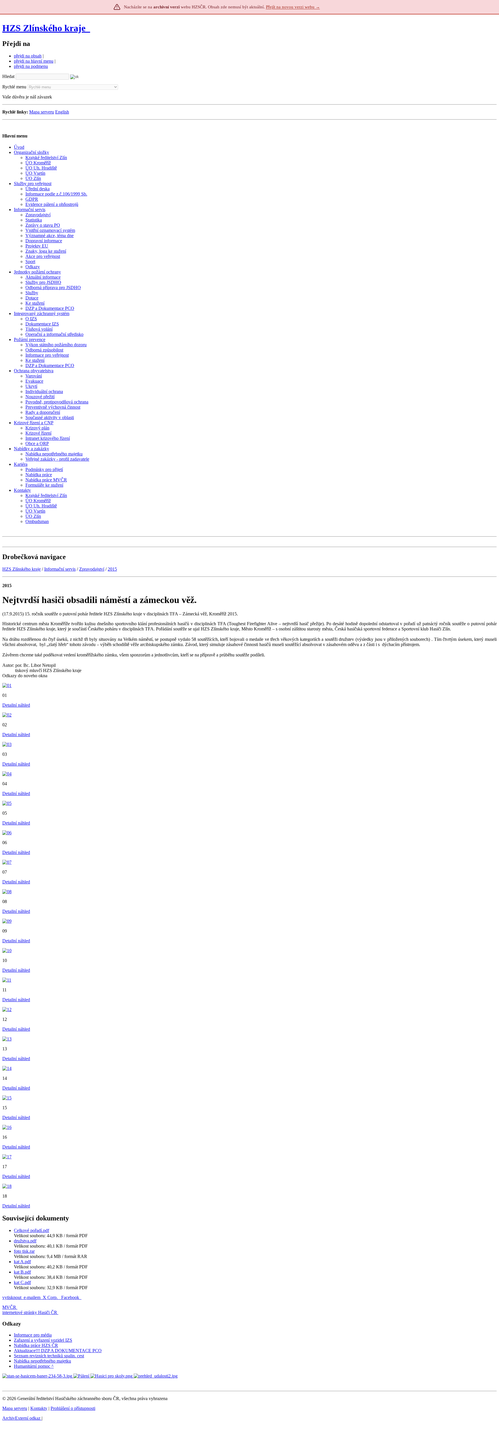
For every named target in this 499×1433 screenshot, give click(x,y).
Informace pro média (33, 1334)
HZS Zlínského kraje (43, 28)
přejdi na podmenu (31, 66)
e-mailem (32, 1297)
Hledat (8, 76)
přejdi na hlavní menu (33, 61)
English (62, 111)
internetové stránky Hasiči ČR (29, 1312)
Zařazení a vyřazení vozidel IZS (43, 1340)
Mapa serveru (41, 111)
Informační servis (60, 569)
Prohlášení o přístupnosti (73, 1408)
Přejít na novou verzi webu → (293, 7)
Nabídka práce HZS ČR (36, 1345)
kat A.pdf (22, 1261)
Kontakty (38, 1408)
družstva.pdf (25, 1240)
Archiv (21, 1418)
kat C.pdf (22, 1282)
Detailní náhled (16, 705)
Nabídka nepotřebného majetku (42, 1360)
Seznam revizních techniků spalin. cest (49, 1355)
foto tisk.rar (24, 1251)
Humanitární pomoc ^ (34, 1366)
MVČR (9, 1307)
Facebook (70, 1297)
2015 (112, 569)
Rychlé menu (14, 86)
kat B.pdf (22, 1272)
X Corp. (51, 1297)
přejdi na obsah (28, 55)
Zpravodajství (91, 569)
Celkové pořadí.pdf (31, 1230)
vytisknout (11, 1297)
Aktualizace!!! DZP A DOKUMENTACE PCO (58, 1350)
